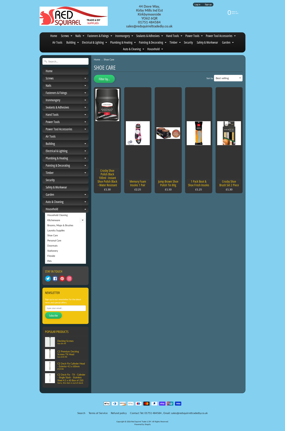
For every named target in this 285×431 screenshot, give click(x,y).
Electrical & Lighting (95, 43)
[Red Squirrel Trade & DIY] (74, 16)
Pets (49, 261)
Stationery (52, 251)
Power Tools (194, 36)
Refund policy (119, 412)
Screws (67, 36)
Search (81, 412)
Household (155, 49)
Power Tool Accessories (221, 36)
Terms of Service (98, 412)
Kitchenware (66, 221)
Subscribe (53, 315)
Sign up (208, 4)
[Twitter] (48, 279)
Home (53, 36)
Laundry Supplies (56, 230)
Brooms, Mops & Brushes (60, 225)
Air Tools (57, 42)
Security (188, 42)
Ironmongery (124, 36)
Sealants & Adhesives (150, 36)
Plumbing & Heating (123, 43)
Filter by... (104, 79)
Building (73, 43)
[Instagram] (69, 279)
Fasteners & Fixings (100, 36)
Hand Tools (174, 36)
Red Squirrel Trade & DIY (141, 421)
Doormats (52, 245)
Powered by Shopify (142, 424)
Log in (197, 4)
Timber (176, 43)
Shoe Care (52, 235)
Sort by (209, 78)
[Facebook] (55, 279)
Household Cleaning (57, 215)
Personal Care (54, 240)
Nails (80, 36)
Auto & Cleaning (134, 49)
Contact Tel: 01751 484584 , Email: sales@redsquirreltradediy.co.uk (169, 412)
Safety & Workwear (207, 42)
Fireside (51, 256)
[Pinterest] (62, 279)
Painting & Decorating (153, 43)
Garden (228, 43)
